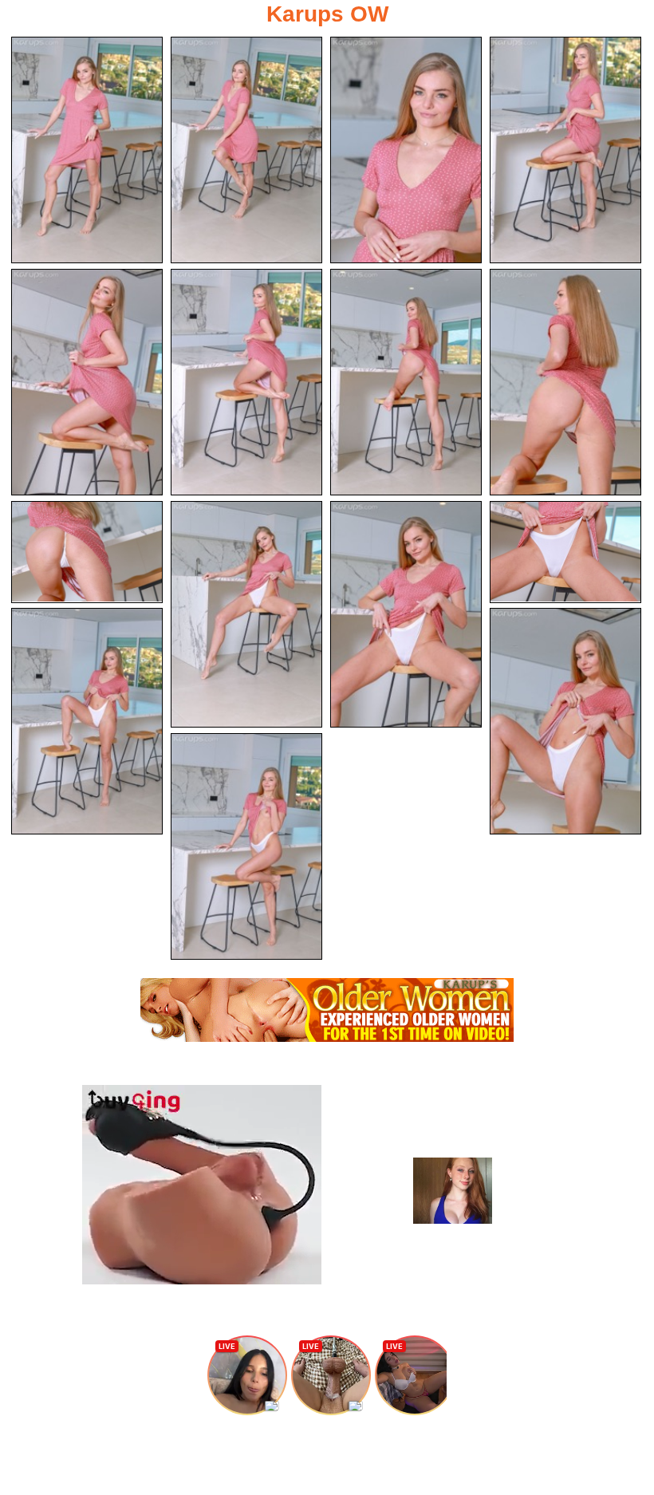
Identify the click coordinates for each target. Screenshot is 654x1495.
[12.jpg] (565, 552)
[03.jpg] (406, 150)
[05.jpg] (87, 382)
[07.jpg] (406, 382)
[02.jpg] (246, 150)
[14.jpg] (565, 721)
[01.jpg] (87, 150)
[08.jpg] (565, 382)
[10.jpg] (246, 614)
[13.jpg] (87, 721)
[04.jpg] (565, 150)
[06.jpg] (246, 382)
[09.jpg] (87, 552)
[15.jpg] (246, 846)
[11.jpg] (406, 614)
